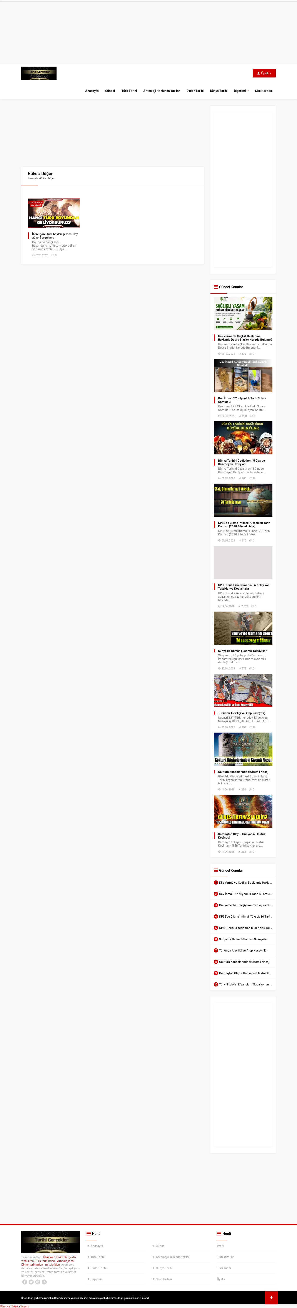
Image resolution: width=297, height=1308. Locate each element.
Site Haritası (263, 90)
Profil (220, 1245)
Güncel (110, 90)
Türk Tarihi (129, 90)
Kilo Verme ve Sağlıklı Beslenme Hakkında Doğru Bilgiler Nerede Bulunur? (245, 337)
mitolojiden (53, 1264)
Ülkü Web (49, 1257)
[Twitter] (31, 1282)
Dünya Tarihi (218, 90)
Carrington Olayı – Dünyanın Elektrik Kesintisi (241, 835)
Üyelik (221, 1279)
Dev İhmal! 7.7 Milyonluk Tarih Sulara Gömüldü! (242, 400)
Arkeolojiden (65, 1261)
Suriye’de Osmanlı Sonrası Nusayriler (242, 650)
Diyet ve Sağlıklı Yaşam (14, 1306)
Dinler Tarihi (195, 90)
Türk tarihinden (45, 1261)
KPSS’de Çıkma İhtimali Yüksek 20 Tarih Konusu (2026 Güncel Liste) (244, 524)
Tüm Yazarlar (225, 1257)
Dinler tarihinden (32, 1264)
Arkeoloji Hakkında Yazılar (161, 90)
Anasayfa (92, 90)
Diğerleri (240, 90)
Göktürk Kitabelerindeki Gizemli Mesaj (243, 771)
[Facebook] (24, 1282)
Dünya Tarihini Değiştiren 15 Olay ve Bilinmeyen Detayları (241, 462)
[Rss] (44, 1282)
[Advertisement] (148, 32)
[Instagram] (37, 1282)
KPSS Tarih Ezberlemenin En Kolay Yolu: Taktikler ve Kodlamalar (244, 586)
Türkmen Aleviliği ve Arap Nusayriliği (242, 713)
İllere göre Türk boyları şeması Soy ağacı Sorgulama (55, 235)
